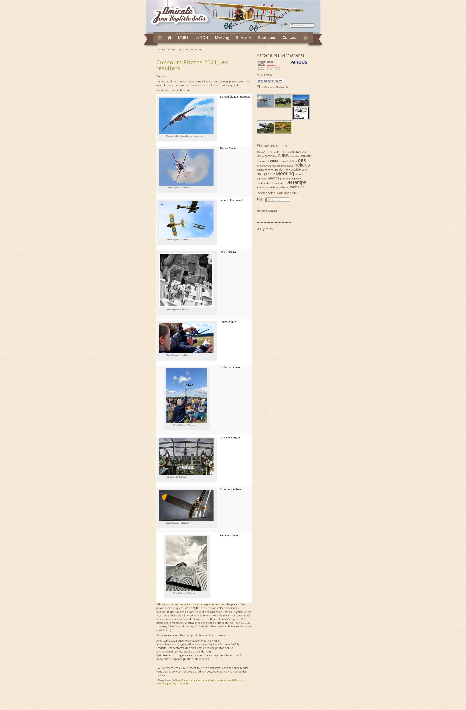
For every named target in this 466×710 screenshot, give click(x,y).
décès (273, 166)
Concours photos (206, 680)
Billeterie (243, 37)
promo (297, 178)
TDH (178, 683)
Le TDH (201, 37)
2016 (266, 151)
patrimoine (262, 178)
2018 (278, 152)
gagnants (281, 166)
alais (291, 156)
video (282, 187)
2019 (284, 152)
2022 (305, 151)
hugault (290, 166)
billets (298, 156)
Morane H (299, 174)
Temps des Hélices (267, 187)
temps (186, 683)
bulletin (306, 156)
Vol (288, 187)
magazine (266, 173)
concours (189, 680)
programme (287, 178)
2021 (174, 680)
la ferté (260, 169)
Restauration (264, 183)
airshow (271, 156)
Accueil (170, 37)
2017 (272, 152)
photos (171, 683)
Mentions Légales (267, 210)
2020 (291, 151)
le (243, 680)
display (260, 166)
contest (221, 680)
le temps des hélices (280, 169)
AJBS (180, 680)
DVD (267, 165)
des (229, 680)
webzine (297, 187)
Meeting (222, 37)
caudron (261, 161)
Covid (294, 161)
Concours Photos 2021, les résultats (192, 65)
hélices (236, 680)
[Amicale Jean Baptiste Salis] (181, 14)
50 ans (260, 152)
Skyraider (277, 183)
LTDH (297, 169)
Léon (304, 170)
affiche (260, 156)
